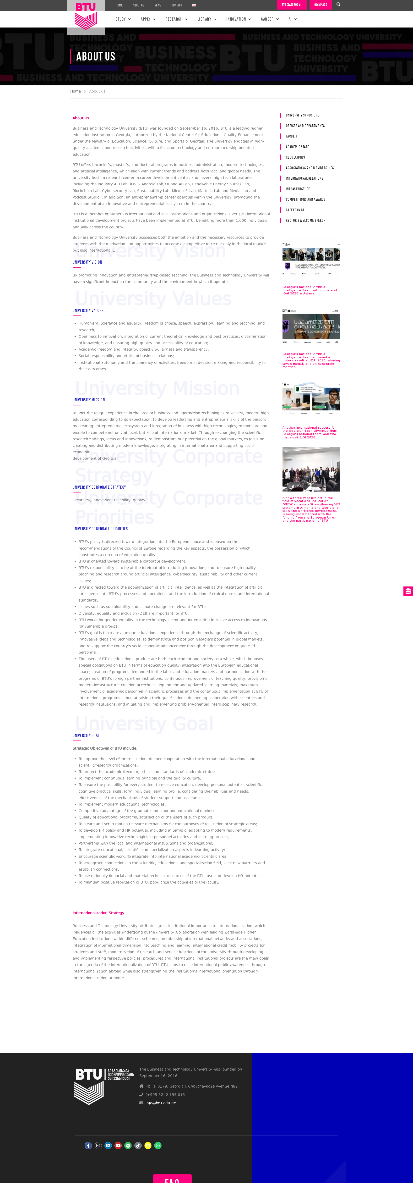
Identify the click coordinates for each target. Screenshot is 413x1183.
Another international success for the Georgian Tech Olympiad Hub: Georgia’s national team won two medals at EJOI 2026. (310, 432)
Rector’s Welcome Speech (306, 220)
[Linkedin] (108, 1145)
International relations (305, 178)
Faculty (292, 136)
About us (138, 5)
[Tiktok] (138, 1145)
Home (119, 5)
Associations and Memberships (310, 168)
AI (290, 19)
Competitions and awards (306, 199)
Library (204, 19)
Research (173, 19)
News (157, 5)
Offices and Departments (305, 126)
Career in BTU (296, 210)
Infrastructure (298, 189)
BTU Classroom (291, 4)
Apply (146, 19)
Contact (176, 5)
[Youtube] (118, 1145)
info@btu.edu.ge (161, 1103)
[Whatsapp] (158, 1145)
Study (121, 19)
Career (267, 19)
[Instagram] (98, 1145)
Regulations (295, 157)
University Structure (302, 115)
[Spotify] (128, 1145)
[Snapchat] (148, 1145)
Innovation (236, 19)
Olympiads (320, 4)
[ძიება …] (338, 5)
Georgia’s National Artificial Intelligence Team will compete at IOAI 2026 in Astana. (310, 290)
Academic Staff (297, 147)
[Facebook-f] (88, 1145)
